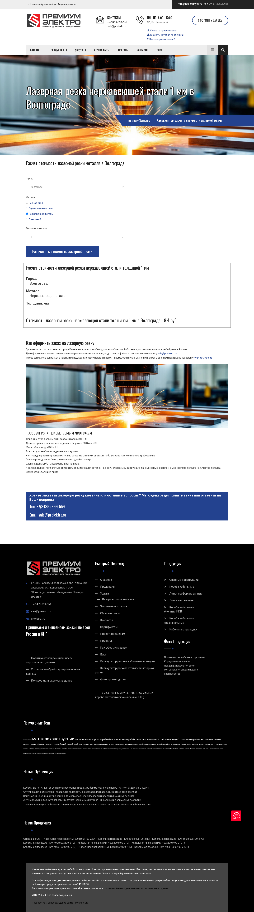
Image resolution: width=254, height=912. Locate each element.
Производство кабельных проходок (184, 657)
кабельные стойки (61, 749)
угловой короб (72, 744)
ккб (181, 740)
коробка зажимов (149, 744)
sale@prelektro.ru (117, 26)
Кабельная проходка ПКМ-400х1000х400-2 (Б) (105, 847)
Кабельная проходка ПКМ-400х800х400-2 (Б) (103, 842)
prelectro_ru (38, 618)
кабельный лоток (165, 744)
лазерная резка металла (75, 749)
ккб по (105, 749)
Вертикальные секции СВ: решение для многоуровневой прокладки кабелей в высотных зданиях (78, 796)
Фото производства (113, 679)
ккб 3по (40, 753)
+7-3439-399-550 (202, 357)
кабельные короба (221, 744)
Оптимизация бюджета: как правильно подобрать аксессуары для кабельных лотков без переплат (80, 791)
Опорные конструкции (184, 579)
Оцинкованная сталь (41, 208)
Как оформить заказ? (162, 39)
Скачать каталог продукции (166, 34)
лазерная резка (192, 744)
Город (29, 178)
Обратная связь (110, 613)
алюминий (34, 753)
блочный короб (171, 739)
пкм (80, 744)
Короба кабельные (181, 586)
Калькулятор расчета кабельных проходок (127, 661)
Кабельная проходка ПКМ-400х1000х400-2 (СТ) (161, 847)
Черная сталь (36, 203)
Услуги (104, 593)
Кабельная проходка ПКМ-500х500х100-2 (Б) (124, 838)
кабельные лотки (131, 744)
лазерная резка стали (216, 749)
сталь (145, 749)
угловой (149, 749)
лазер (61, 753)
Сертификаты (109, 627)
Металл (30, 197)
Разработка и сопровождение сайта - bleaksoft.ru (60, 902)
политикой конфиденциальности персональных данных (138, 888)
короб (140, 744)
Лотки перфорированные (186, 593)
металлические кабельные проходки (38, 744)
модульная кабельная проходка (112, 744)
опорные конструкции (91, 744)
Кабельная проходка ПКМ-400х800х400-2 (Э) (49, 842)
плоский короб (60, 744)
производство (27, 740)
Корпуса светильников (177, 661)
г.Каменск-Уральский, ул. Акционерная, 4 (52, 4)
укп (134, 749)
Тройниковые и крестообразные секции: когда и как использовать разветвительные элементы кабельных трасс (87, 804)
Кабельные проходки (183, 629)
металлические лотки (207, 744)
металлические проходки (210, 740)
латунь (208, 749)
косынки (129, 749)
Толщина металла (36, 228)
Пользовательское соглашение (51, 680)
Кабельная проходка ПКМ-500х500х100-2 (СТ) (178, 838)
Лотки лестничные (181, 600)
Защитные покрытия (113, 606)
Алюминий (35, 219)
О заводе (106, 579)
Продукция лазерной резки (179, 665)
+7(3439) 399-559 (50, 506)
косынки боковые (190, 749)
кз (158, 744)
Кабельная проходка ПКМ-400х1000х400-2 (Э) (49, 847)
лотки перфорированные (95, 749)
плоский (85, 749)
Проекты (106, 640)
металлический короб (121, 739)
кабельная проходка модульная (116, 749)
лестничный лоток (28, 749)
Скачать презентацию (163, 30)
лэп (64, 753)
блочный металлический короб (147, 739)
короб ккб (105, 739)
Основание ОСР (32, 838)
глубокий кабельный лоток (176, 749)
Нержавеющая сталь (41, 214)
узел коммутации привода (160, 749)
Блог (103, 654)
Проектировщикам (112, 633)
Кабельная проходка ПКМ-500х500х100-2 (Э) (70, 838)
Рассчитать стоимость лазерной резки (62, 251)
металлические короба (87, 739)
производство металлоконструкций (45, 749)
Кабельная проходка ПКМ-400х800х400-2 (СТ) (158, 842)
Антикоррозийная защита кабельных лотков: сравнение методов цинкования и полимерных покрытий (82, 800)
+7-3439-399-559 (218, 4)
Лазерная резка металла (118, 599)
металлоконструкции (53, 738)
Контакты (106, 620)
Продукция (107, 586)
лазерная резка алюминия (51, 753)
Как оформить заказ (113, 647)
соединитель (27, 753)
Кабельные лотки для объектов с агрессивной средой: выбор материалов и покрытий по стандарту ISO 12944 (86, 787)
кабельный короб (179, 744)
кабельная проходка (191, 740)
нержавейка (139, 749)
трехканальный (200, 749)
